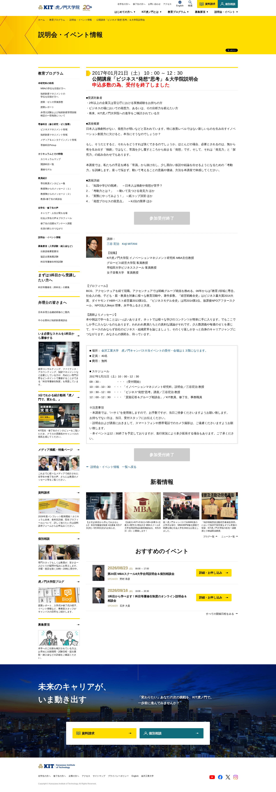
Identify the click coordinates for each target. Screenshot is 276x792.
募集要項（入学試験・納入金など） (56, 246)
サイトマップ (99, 776)
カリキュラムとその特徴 (50, 154)
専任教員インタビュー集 (53, 183)
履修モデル (46, 169)
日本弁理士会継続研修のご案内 (53, 312)
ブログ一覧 (208, 536)
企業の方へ (74, 776)
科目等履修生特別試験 (52, 261)
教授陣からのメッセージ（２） (56, 194)
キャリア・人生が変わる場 (54, 213)
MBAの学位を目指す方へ (53, 88)
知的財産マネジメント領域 (54, 134)
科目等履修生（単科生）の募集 (53, 287)
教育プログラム (57, 20)
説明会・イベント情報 (80, 20)
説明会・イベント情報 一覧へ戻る (113, 467)
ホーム (41, 20)
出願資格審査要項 (49, 251)
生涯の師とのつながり (52, 228)
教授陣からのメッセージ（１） (56, 188)
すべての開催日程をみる (220, 613)
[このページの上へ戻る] (242, 765)
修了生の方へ (139, 4)
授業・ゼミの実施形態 (52, 102)
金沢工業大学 (147, 776)
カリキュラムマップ (51, 159)
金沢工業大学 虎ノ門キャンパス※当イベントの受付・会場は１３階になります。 (154, 350)
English (135, 776)
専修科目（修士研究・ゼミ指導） (55, 124)
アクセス (167, 4)
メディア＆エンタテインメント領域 (58, 140)
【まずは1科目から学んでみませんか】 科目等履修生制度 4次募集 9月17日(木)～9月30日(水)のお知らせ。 (104, 525)
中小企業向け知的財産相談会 (52, 320)
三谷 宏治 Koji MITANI (122, 243)
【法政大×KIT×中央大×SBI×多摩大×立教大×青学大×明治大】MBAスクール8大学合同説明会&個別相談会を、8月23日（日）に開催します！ (143, 526)
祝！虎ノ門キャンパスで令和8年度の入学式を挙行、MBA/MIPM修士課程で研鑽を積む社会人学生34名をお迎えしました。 (181, 526)
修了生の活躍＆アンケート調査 (56, 223)
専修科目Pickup (48, 145)
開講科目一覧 (47, 164)
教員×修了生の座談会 (51, 199)
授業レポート (47, 107)
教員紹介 (42, 178)
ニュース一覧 (228, 536)
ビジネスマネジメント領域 (54, 129)
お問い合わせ (154, 4)
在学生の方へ (124, 4)
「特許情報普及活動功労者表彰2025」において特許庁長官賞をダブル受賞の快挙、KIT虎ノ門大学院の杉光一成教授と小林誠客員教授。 (219, 526)
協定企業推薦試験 (49, 256)
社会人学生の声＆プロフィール (56, 218)
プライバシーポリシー (118, 776)
